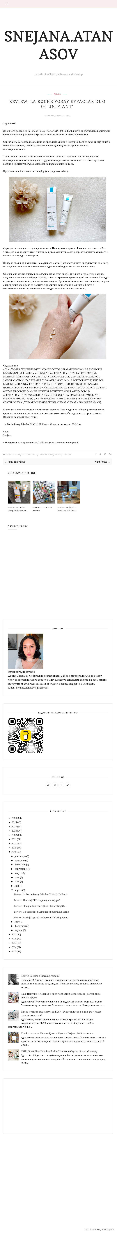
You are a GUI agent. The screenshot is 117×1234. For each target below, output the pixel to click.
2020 (14, 843)
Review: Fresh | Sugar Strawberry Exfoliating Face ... (41, 917)
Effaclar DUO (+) (29, 454)
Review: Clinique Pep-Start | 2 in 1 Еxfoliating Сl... (40, 905)
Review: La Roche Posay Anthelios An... (18, 509)
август (18, 873)
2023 (14, 830)
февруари (20, 925)
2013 (14, 951)
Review (58, 454)
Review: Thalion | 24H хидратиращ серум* (37, 900)
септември (20, 868)
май (16, 885)
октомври (20, 864)
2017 (14, 934)
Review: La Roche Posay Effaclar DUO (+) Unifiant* (41, 894)
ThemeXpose (108, 1229)
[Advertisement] (25, 1106)
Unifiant (67, 454)
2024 (14, 826)
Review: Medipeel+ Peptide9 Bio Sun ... (67, 509)
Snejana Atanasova (56, 116)
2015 (14, 942)
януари (18, 930)
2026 (14, 818)
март (17, 921)
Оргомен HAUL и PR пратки (42, 509)
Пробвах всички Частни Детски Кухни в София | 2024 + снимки (57, 1033)
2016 (14, 938)
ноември (19, 860)
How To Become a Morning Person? (40, 975)
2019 (14, 847)
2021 (14, 839)
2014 (14, 947)
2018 (14, 851)
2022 (14, 835)
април (18, 890)
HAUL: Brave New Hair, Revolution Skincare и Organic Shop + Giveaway (59, 1051)
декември (20, 856)
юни (17, 881)
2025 (14, 822)
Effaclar (57, 94)
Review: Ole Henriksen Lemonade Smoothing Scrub (41, 911)
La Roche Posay (46, 454)
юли (17, 877)
